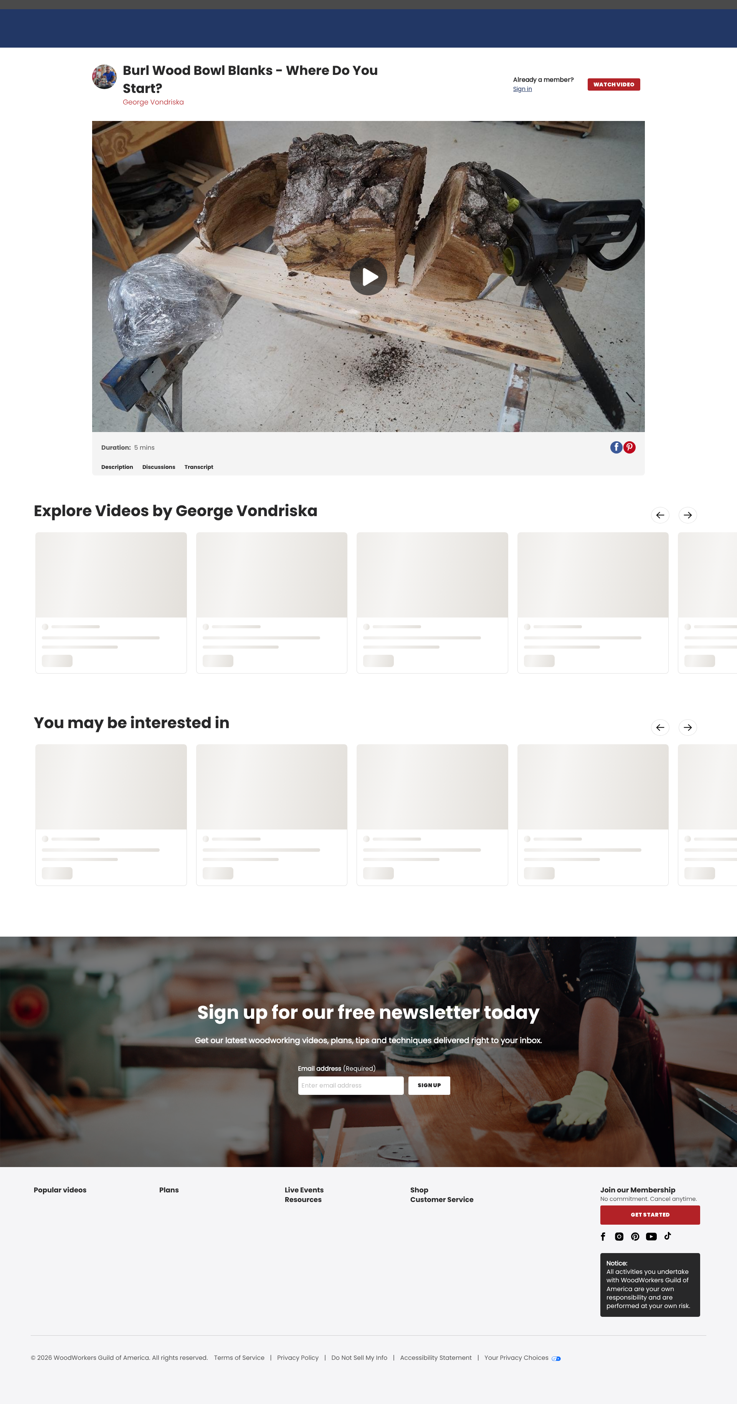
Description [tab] (117, 467)
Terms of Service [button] (239, 1358)
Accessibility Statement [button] (436, 1358)
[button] (543, 84)
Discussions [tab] (158, 467)
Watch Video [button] (614, 84)
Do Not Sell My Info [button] (360, 1358)
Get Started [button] (650, 1215)
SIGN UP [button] (429, 1085)
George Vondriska (153, 102)
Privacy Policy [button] (298, 1358)
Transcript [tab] (199, 467)
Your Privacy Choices (516, 1358)
